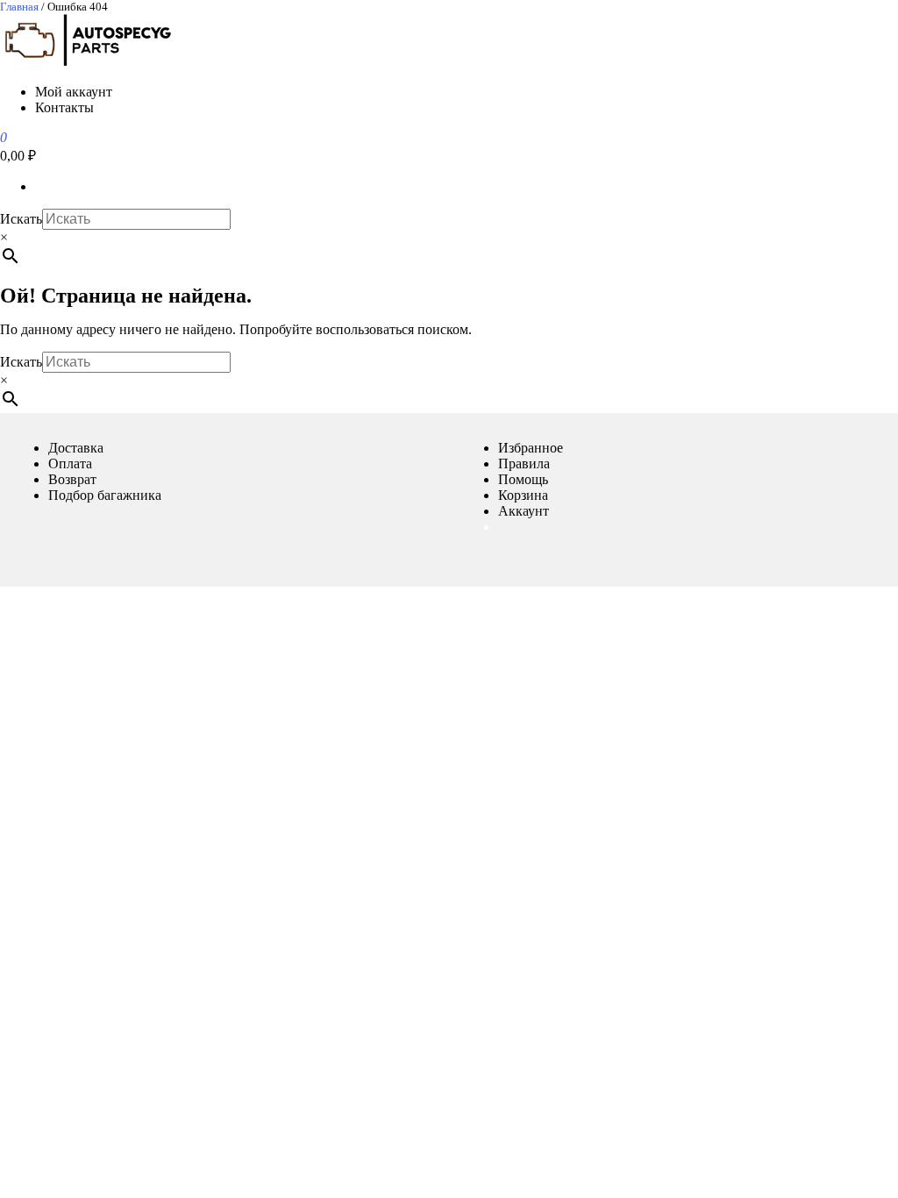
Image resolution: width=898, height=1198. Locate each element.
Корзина (523, 495)
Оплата (70, 463)
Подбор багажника (104, 495)
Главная (19, 6)
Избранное (530, 447)
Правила (524, 463)
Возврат (72, 479)
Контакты (64, 107)
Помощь (523, 479)
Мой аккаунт (73, 91)
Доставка (75, 447)
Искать (21, 218)
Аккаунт (523, 510)
